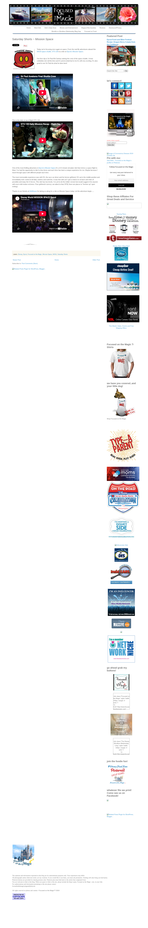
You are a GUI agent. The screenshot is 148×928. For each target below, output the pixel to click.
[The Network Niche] (121, 662)
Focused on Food (90, 31)
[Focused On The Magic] (108, 800)
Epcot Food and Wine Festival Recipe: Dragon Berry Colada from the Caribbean (121, 42)
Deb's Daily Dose (50, 28)
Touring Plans (121, 214)
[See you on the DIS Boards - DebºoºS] (121, 561)
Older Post (96, 260)
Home (29, 28)
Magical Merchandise (88, 28)
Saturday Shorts (63, 254)
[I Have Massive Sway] (121, 628)
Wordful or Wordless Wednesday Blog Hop (66, 31)
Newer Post (17, 260)
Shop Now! (126, 246)
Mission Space (47, 254)
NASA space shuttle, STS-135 (47, 51)
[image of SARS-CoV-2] (121, 155)
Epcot (25, 254)
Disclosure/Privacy (115, 28)
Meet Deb (37, 28)
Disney (20, 254)
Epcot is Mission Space (47, 168)
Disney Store (117, 246)
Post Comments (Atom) (30, 263)
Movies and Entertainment (69, 28)
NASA (55, 254)
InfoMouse (33, 191)
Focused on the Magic (35, 254)
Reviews (102, 28)
